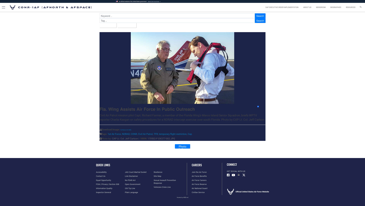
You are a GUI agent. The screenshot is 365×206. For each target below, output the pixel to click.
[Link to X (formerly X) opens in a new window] (243, 175)
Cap (190, 134)
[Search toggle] (360, 7)
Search (260, 15)
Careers (197, 165)
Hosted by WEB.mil (182, 197)
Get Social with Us (236, 171)
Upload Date (126, 25)
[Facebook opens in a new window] (228, 175)
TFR (156, 134)
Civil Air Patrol (145, 134)
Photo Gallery (182, 146)
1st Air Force (114, 134)
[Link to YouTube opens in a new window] (233, 175)
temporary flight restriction (173, 134)
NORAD (126, 134)
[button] (154, 1)
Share (262, 106)
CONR (134, 134)
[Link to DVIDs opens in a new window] (238, 174)
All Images (107, 25)
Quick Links (103, 165)
